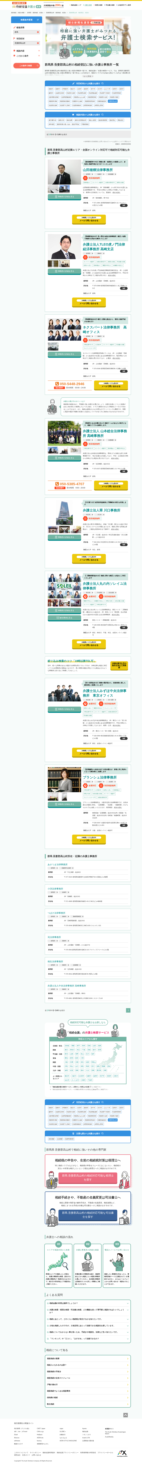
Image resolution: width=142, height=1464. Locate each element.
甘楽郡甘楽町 (53, 105)
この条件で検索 (25, 66)
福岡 (66, 1070)
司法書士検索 (110, 5)
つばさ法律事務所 (56, 913)
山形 (94, 1045)
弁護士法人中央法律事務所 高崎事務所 (67, 985)
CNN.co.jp (40, 1431)
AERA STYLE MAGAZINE (68, 1441)
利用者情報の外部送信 (88, 1452)
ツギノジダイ (86, 1434)
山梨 (71, 1054)
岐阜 (76, 1058)
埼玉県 (88, 514)
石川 (87, 1054)
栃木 (94, 1050)
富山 (82, 1054)
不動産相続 (85, 124)
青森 (73, 1045)
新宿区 (100, 700)
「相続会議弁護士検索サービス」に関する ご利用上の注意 (70, 1087)
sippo (61, 1428)
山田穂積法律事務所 (98, 170)
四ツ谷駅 (111, 700)
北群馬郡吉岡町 (54, 97)
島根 (87, 1066)
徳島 (98, 1066)
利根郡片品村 (103, 97)
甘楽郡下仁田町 (65, 105)
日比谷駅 (111, 592)
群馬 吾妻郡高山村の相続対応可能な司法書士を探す (88, 1214)
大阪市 (100, 781)
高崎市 (57, 89)
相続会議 (85, 1431)
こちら (94, 1089)
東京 (66, 1050)
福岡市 (95, 1076)
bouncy (39, 1441)
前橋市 (51, 89)
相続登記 (112, 120)
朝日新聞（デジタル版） (22, 1428)
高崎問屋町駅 (77, 916)
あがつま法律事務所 (58, 864)
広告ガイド (26, 1455)
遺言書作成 (52, 120)
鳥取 (82, 1066)
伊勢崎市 (65, 89)
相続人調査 (92, 120)
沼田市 (121, 89)
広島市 (116, 1076)
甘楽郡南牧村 (76, 105)
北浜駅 (111, 781)
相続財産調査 (102, 120)
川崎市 (83, 1080)
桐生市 (72, 89)
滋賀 (87, 1062)
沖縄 (105, 1070)
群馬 (99, 1050)
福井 (92, 1054)
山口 (76, 1066)
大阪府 (88, 781)
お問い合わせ (36, 1455)
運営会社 (17, 1455)
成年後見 (51, 124)
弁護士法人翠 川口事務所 (101, 510)
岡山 (71, 1066)
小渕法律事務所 (55, 888)
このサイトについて (21, 1452)
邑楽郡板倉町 (93, 93)
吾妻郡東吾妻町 (65, 101)
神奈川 (72, 1050)
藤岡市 (51, 93)
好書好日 (62, 1434)
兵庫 (71, 1062)
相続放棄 (69, 120)
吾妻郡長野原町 (90, 101)
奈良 (82, 1062)
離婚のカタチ (18, 1444)
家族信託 (120, 120)
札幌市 (89, 1076)
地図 (123, 205)
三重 (82, 1058)
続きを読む (116, 192)
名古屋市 (81, 1076)
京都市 (109, 1076)
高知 (108, 1066)
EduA (16, 1434)
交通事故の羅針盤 (88, 1441)
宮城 (89, 1045)
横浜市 (67, 1076)
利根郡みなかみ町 (79, 97)
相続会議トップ (76, 5)
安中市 (93, 89)
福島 (99, 1045)
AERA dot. (40, 1438)
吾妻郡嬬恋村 (101, 101)
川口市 (100, 514)
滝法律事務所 (54, 937)
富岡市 (114, 89)
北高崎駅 (111, 440)
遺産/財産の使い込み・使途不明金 (68, 124)
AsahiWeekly (109, 1437)
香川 (92, 1066)
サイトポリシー (35, 1452)
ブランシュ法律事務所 (100, 777)
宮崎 (92, 1070)
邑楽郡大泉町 (71, 93)
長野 (76, 1054)
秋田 (83, 1045)
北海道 (67, 1045)
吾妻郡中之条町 (77, 101)
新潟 (66, 1054)
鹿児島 (99, 1070)
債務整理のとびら (42, 1444)
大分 (87, 1070)
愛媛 (103, 1066)
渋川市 (100, 89)
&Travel (24, 1431)
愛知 (66, 1058)
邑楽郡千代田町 (105, 93)
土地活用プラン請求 (124, 5)
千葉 (83, 1050)
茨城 (89, 1050)
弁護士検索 (88, 5)
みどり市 (107, 89)
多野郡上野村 (99, 105)
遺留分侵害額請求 (80, 120)
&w (19, 1431)
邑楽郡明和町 (116, 93)
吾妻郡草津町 (53, 101)
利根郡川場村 (114, 97)
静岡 (71, 1058)
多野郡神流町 (87, 105)
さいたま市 (75, 1080)
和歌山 (93, 1062)
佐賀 (71, 1070)
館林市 (86, 89)
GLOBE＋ (63, 1431)
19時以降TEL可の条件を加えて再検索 (119, 665)
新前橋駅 (111, 174)
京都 (76, 1062)
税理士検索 (98, 5)
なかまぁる (63, 1438)
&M (15, 1431)
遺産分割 (61, 120)
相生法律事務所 (55, 961)
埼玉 (78, 1050)
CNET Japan (41, 1428)
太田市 (79, 89)
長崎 (76, 1070)
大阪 (66, 1062)
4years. (84, 1428)
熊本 (82, 1070)
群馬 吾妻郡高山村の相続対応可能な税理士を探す (88, 1177)
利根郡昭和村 (92, 97)
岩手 (78, 1045)
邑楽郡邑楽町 (82, 93)
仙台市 (67, 1080)
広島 (66, 1066)
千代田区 (99, 592)
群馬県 (88, 174)
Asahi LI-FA (86, 1438)
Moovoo (16, 1438)
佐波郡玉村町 (59, 93)
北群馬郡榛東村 (66, 97)
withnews (17, 1441)
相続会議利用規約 (49, 1452)
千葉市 (90, 1080)
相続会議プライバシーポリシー (68, 1452)
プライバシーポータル (105, 1452)
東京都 (88, 592)
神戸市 (102, 1076)
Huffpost (39, 1434)
